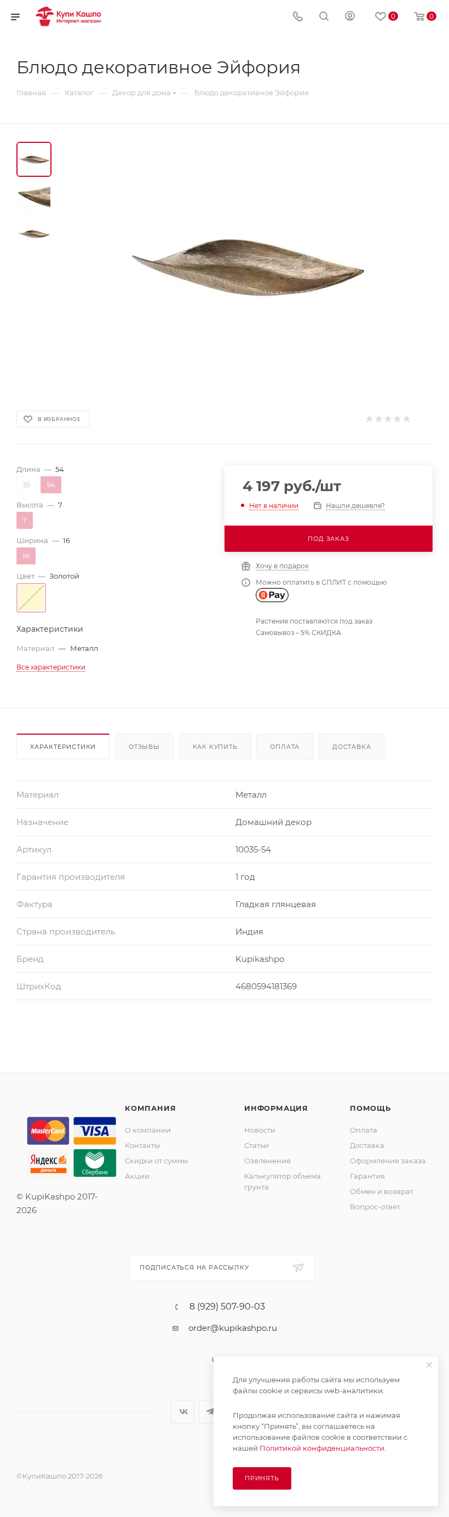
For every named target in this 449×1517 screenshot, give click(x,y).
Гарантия (367, 1176)
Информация (276, 1108)
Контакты (142, 1145)
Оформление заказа (388, 1160)
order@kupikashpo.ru (232, 1328)
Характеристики (63, 747)
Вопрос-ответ (375, 1206)
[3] (387, 419)
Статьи (256, 1145)
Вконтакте (182, 1411)
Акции (137, 1176)
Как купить (215, 747)
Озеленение (267, 1160)
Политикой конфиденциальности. (323, 1448)
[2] (378, 419)
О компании (148, 1130)
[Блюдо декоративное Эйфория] (248, 265)
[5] (406, 419)
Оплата (285, 747)
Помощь (370, 1108)
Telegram (210, 1411)
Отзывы (144, 747)
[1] (368, 419)
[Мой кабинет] (350, 17)
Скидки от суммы (156, 1160)
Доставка (351, 747)
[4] (396, 419)
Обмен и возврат (381, 1191)
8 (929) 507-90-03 (227, 1306)
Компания (150, 1108)
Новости (259, 1130)
